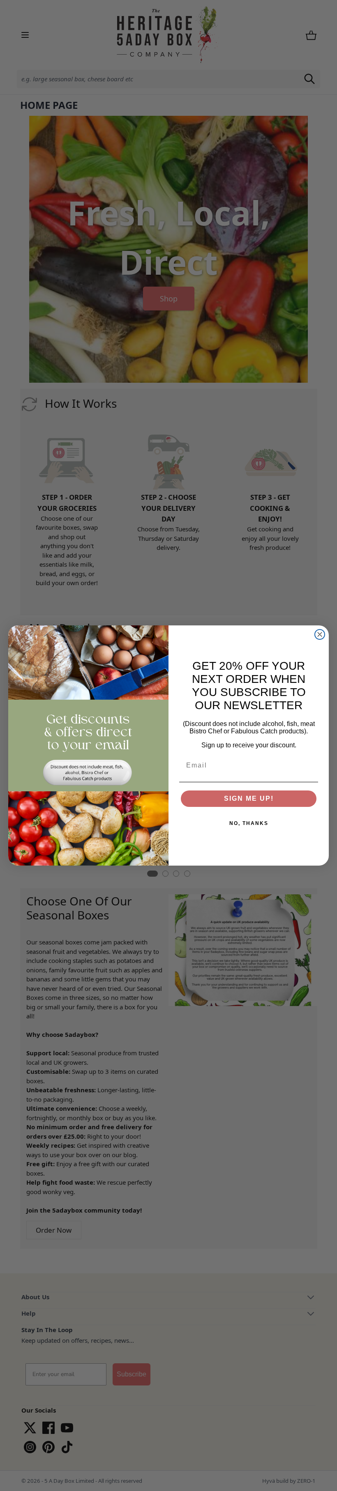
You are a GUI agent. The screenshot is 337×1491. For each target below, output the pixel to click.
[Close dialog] (320, 634)
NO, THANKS (248, 823)
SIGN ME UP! (249, 798)
